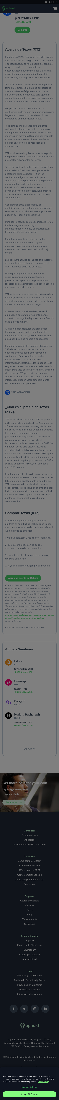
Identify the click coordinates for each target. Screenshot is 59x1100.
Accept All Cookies (30, 1094)
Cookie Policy (43, 1081)
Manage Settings (29, 1087)
